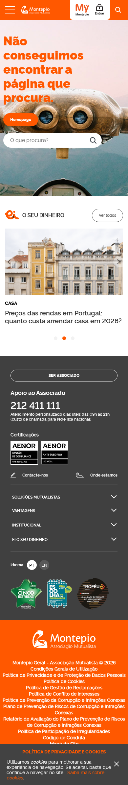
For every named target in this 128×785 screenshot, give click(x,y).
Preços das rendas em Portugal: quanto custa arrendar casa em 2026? (63, 317)
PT (31, 565)
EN (44, 565)
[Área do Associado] (90, 10)
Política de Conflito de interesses (64, 694)
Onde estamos (103, 475)
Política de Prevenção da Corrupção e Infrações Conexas (64, 700)
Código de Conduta (64, 737)
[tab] (55, 338)
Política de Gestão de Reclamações (64, 687)
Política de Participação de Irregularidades (64, 731)
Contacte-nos (35, 475)
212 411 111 (35, 405)
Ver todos (107, 215)
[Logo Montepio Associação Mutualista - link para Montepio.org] (64, 648)
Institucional (26, 525)
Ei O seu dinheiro (30, 539)
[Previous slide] (10, 262)
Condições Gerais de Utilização (64, 669)
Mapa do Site (64, 744)
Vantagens (23, 510)
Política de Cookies (64, 681)
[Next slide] (118, 262)
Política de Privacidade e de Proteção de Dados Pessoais (64, 675)
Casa (11, 303)
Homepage (20, 119)
